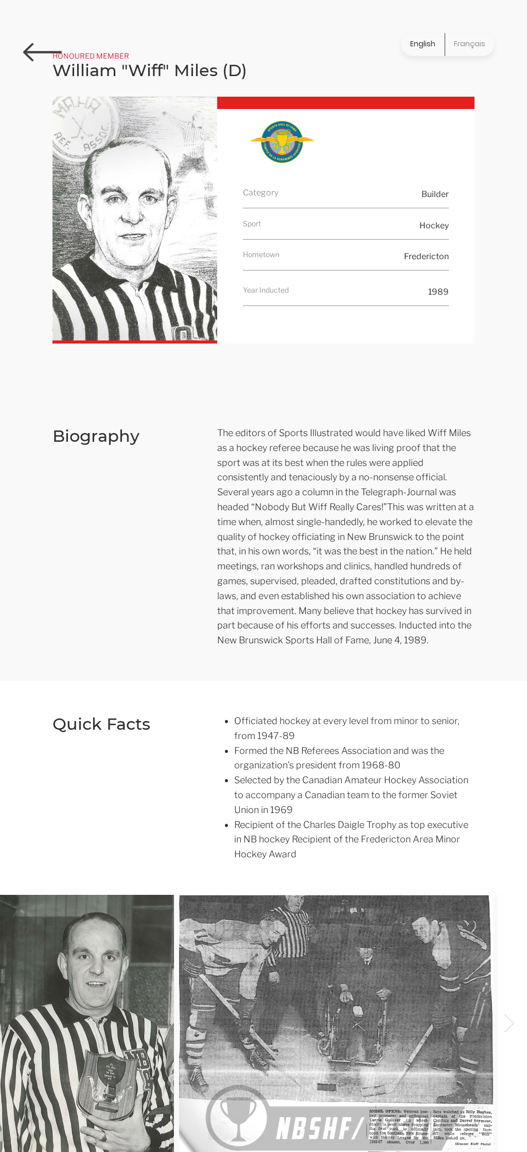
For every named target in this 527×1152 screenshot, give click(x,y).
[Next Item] (509, 1023)
